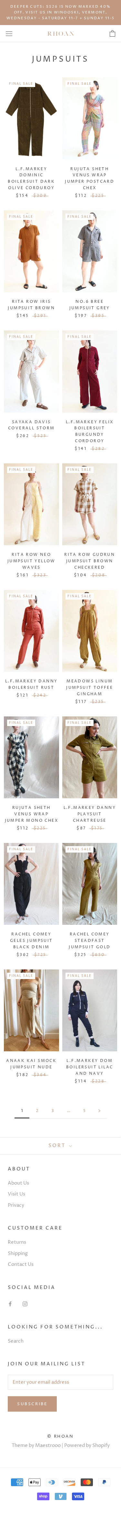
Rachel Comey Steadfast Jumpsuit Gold (89, 941)
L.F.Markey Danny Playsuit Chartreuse (90, 814)
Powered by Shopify (87, 1445)
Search (16, 1341)
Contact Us (21, 1264)
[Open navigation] (9, 33)
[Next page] (99, 1111)
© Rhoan (60, 1436)
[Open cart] (112, 34)
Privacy (16, 1205)
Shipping (18, 1253)
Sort (57, 1145)
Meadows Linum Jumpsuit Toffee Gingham (89, 688)
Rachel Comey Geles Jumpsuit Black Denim (31, 941)
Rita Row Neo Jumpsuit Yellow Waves (31, 561)
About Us (18, 1183)
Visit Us (16, 1194)
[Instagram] (25, 1304)
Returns (17, 1242)
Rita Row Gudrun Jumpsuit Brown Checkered (89, 561)
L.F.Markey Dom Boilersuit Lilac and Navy (89, 1067)
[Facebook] (10, 1304)
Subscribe (32, 1404)
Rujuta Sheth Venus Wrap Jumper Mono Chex (31, 814)
